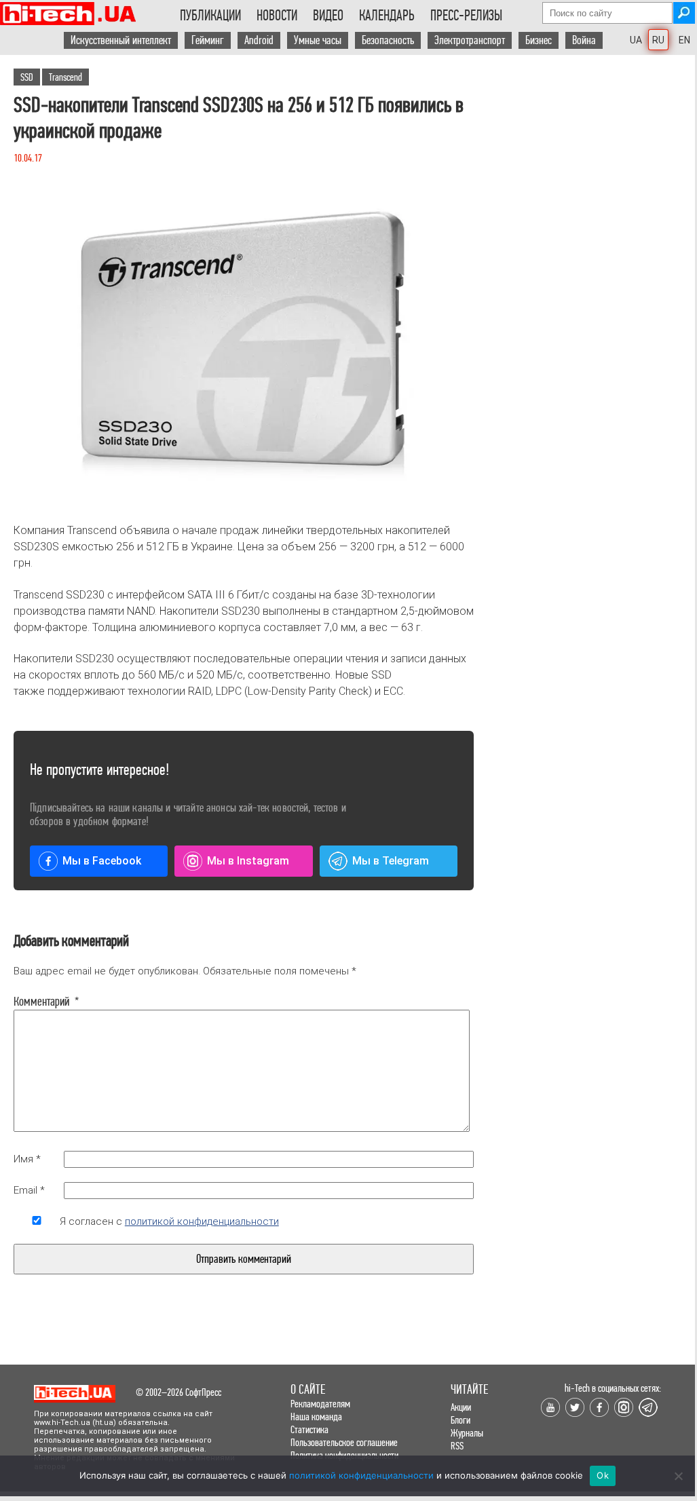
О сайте (307, 1389)
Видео (328, 15)
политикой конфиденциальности (202, 1221)
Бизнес (538, 40)
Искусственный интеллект (121, 40)
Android (259, 40)
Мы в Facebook (101, 860)
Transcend (65, 77)
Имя (27, 1159)
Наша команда (316, 1416)
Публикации (210, 15)
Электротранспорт (469, 40)
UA (636, 40)
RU (658, 40)
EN (684, 40)
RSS (457, 1445)
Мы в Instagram (248, 860)
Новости (277, 15)
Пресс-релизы (466, 15)
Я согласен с (169, 1221)
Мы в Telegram (390, 860)
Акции (461, 1407)
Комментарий (37, 1001)
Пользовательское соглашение (344, 1442)
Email (29, 1190)
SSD (26, 77)
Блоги (460, 1419)
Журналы (467, 1432)
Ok (603, 1475)
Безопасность (388, 40)
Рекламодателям (320, 1403)
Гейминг (207, 40)
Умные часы (317, 40)
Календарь (387, 15)
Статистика (309, 1429)
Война (584, 40)
